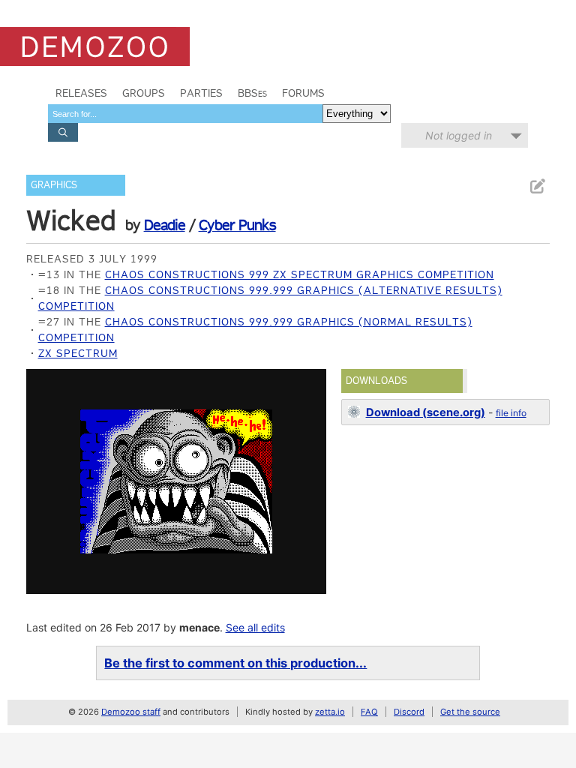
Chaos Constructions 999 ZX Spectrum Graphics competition (299, 274)
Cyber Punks (237, 225)
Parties (201, 93)
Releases (81, 93)
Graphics (54, 184)
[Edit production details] (537, 186)
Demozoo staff (130, 711)
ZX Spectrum (78, 353)
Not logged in (458, 135)
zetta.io (330, 711)
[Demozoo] (95, 46)
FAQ (369, 711)
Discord (409, 711)
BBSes (252, 93)
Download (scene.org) (425, 412)
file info (511, 412)
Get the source (470, 711)
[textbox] (185, 113)
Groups (143, 93)
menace (199, 627)
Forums (303, 93)
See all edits (255, 627)
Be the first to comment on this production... (235, 663)
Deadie (164, 225)
